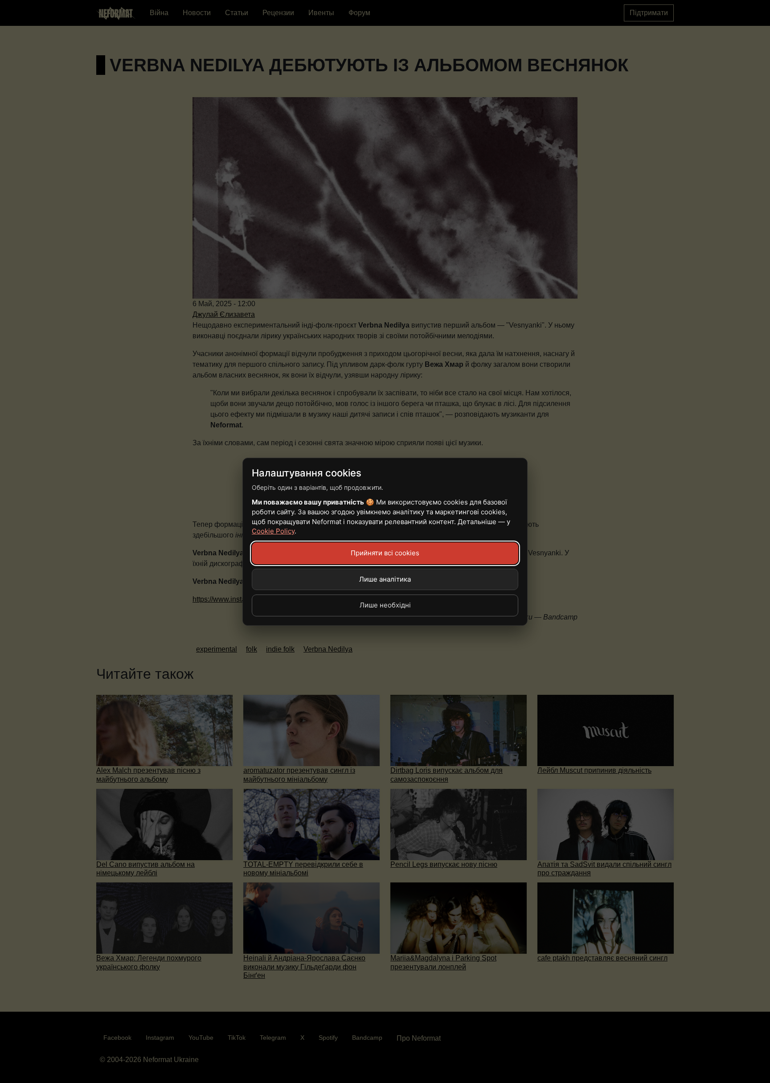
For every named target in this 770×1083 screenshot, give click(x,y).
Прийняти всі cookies (385, 553)
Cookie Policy (273, 531)
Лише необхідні (385, 605)
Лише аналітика (385, 579)
